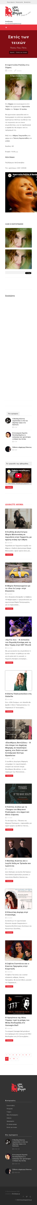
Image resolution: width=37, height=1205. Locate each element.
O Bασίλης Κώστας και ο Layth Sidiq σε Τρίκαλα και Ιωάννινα (18, 863)
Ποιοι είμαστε (11, 2)
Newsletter (27, 2)
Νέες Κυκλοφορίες (12, 1115)
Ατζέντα (9, 1118)
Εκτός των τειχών (21, 52)
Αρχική (12, 52)
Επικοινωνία (19, 2)
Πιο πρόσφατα (13, 414)
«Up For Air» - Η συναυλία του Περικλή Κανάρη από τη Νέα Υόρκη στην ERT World (18, 642)
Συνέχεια (9, 554)
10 (14, 1059)
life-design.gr (16, 1194)
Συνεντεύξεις (11, 1105)
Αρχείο (9, 487)
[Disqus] (18, 324)
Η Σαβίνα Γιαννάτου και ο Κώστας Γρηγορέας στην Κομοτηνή (17, 966)
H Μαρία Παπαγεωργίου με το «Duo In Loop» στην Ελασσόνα (17, 588)
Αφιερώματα (10, 1121)
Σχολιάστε (19, 70)
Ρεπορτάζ (10, 1108)
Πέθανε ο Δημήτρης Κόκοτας (22, 447)
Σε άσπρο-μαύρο (12, 1124)
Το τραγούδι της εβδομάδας (17, 464)
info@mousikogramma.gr (24, 1200)
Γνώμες (9, 1112)
